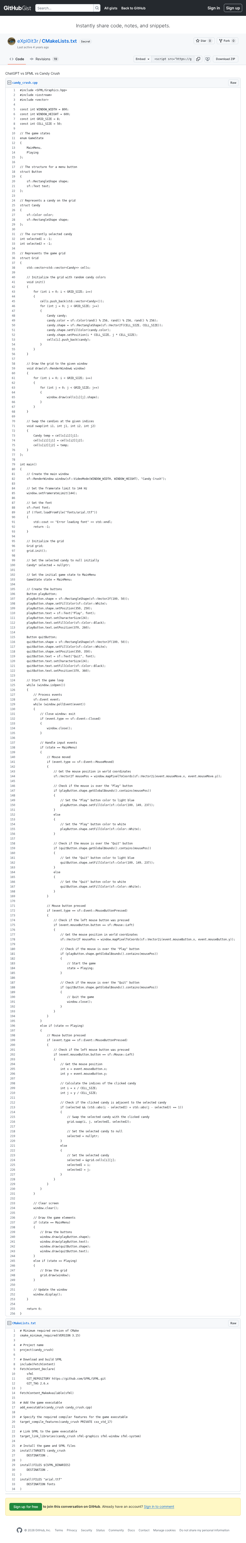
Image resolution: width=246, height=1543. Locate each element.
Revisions (46, 59)
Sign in (214, 8)
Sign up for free (25, 1507)
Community (116, 1530)
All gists (110, 8)
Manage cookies (164, 1530)
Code (19, 59)
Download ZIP (225, 59)
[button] (198, 59)
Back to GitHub (133, 8)
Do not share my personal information (204, 1530)
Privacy (72, 1530)
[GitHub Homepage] (19, 1530)
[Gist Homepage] (17, 8)
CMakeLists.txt (59, 41)
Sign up (233, 8)
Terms (59, 1530)
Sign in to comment (159, 1506)
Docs (131, 1530)
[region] (123, 702)
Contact (144, 1530)
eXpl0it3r (27, 41)
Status (100, 1530)
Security (86, 1530)
